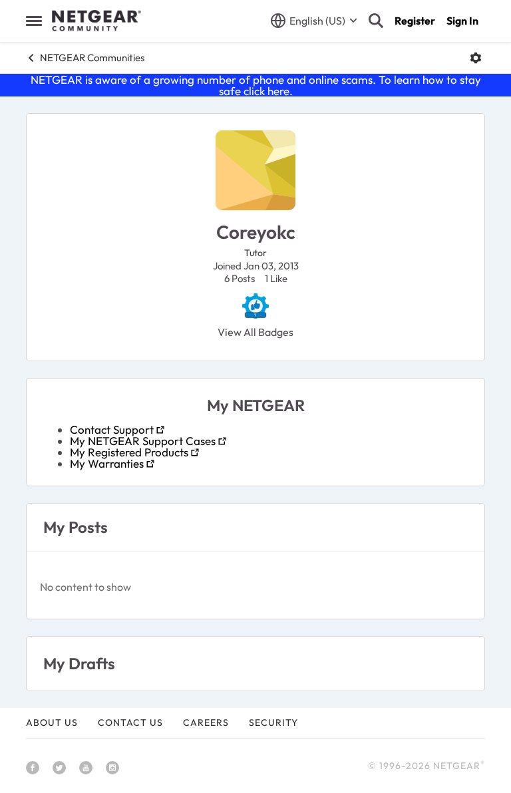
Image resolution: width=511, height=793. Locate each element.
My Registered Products (129, 452)
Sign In (462, 20)
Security (273, 722)
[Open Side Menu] (34, 21)
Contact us (130, 722)
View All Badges (255, 332)
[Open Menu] (475, 58)
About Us (52, 722)
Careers (206, 722)
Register (415, 20)
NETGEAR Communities (92, 57)
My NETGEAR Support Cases (143, 441)
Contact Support (112, 429)
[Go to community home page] (96, 20)
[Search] (376, 21)
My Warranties (107, 463)
